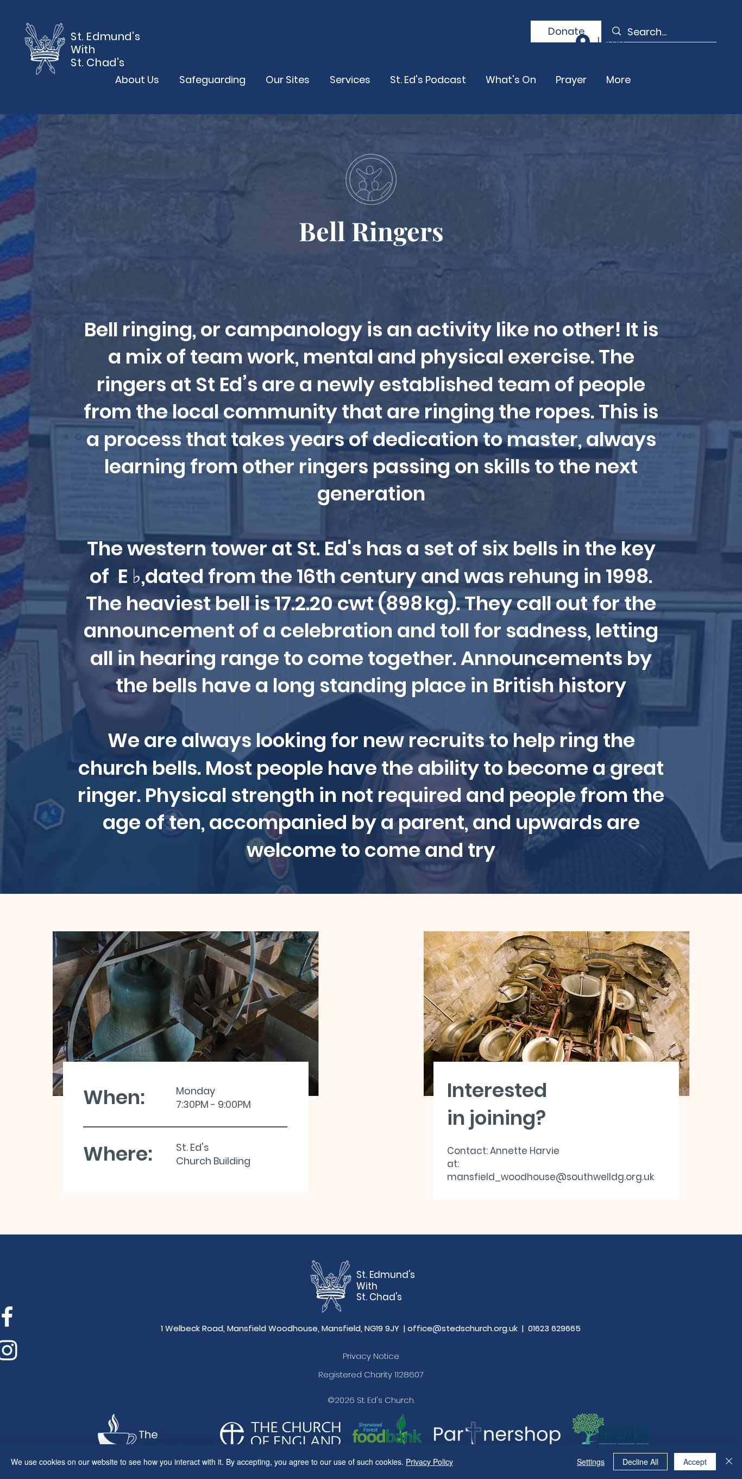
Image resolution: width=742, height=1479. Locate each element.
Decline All (640, 1461)
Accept (695, 1461)
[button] (566, 31)
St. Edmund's (385, 1274)
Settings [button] (591, 1461)
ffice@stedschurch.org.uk (465, 1328)
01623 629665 (554, 1328)
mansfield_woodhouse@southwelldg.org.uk (550, 1176)
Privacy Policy (429, 1461)
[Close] (728, 1461)
